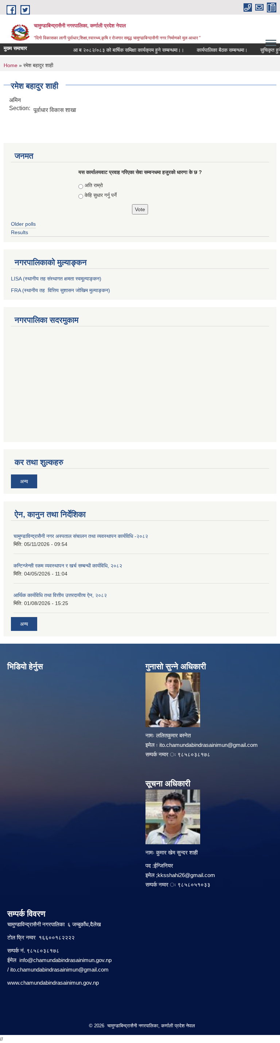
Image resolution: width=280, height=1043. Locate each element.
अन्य (24, 481)
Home (11, 65)
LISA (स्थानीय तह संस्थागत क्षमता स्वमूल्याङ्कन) (56, 279)
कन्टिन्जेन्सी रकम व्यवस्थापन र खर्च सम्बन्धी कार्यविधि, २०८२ (67, 566)
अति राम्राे (94, 185)
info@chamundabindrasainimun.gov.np (65, 960)
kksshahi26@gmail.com (186, 875)
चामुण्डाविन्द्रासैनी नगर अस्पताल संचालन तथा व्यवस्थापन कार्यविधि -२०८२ (80, 536)
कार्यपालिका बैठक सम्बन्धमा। (216, 50)
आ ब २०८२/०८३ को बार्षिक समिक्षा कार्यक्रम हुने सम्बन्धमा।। (122, 50)
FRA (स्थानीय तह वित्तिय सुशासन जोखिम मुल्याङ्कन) (60, 290)
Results (19, 232)
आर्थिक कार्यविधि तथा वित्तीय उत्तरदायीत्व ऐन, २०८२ (60, 595)
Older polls (23, 224)
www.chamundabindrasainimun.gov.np (53, 983)
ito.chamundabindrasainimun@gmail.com (208, 745)
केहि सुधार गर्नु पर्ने (101, 195)
